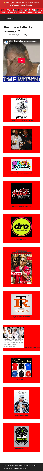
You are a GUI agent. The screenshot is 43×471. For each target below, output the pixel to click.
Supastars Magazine (24, 35)
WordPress (14, 468)
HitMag (23, 468)
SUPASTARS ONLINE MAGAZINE (25, 465)
